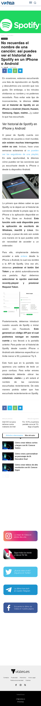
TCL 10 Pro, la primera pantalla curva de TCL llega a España (30, 424)
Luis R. (6, 67)
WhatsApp (20, 702)
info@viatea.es (20, 699)
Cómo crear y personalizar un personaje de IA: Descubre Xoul (26, 456)
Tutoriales (10, 35)
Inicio (3, 35)
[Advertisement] (20, 505)
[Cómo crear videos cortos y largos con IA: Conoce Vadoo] (8, 445)
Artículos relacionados (14, 435)
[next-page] (7, 476)
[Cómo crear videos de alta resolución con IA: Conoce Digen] (8, 467)
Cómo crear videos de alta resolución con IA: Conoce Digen (26, 467)
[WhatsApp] (15, 70)
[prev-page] (3, 476)
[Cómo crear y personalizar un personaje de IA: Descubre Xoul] (8, 456)
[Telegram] (20, 70)
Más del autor (30, 435)
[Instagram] (20, 685)
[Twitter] (10, 70)
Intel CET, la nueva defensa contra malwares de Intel (9, 424)
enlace (24, 255)
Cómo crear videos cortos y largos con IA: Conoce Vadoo (26, 445)
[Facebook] (4, 70)
